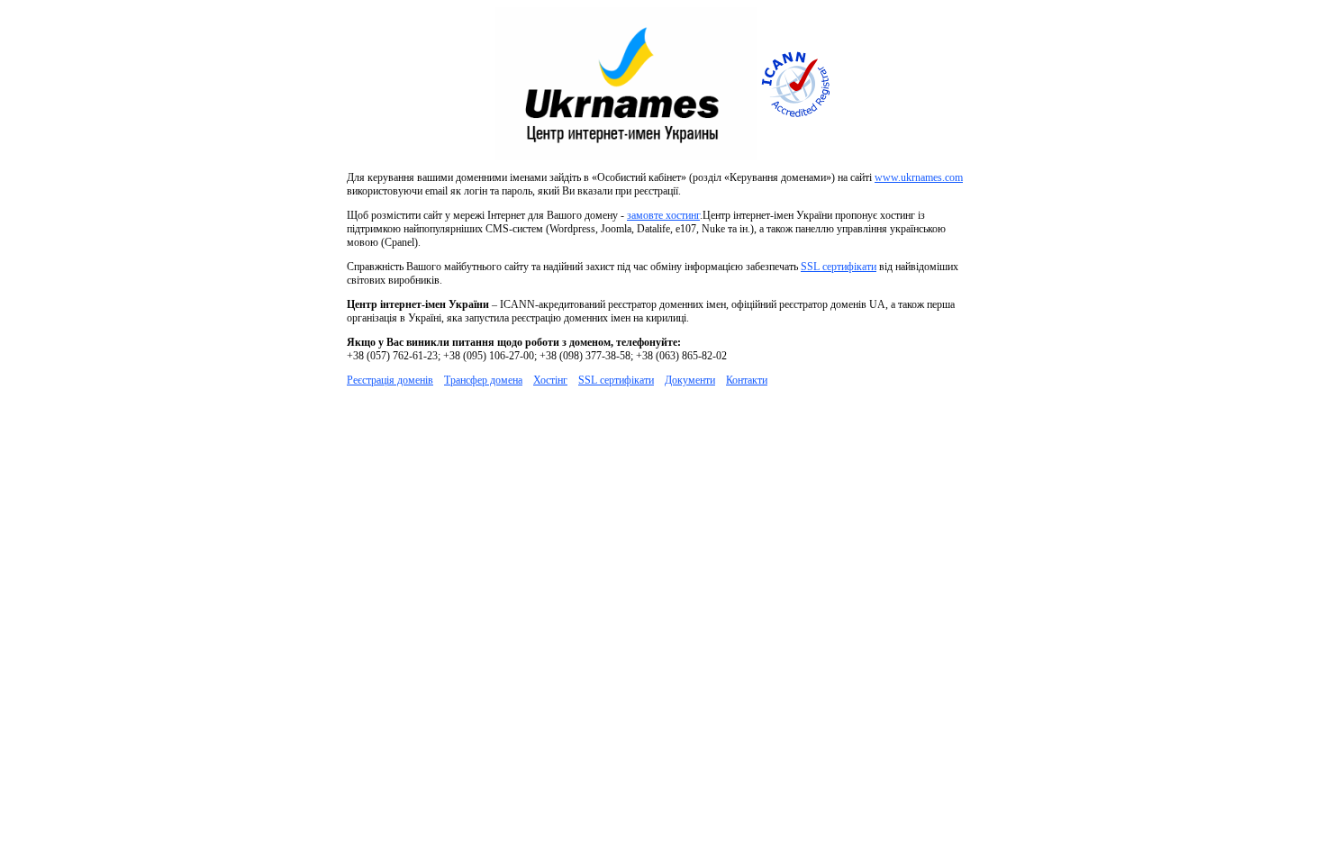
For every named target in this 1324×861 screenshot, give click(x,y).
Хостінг (550, 380)
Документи (690, 380)
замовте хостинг (663, 215)
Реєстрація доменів (390, 380)
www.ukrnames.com (919, 177)
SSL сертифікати (838, 266)
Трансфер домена (483, 380)
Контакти (746, 380)
